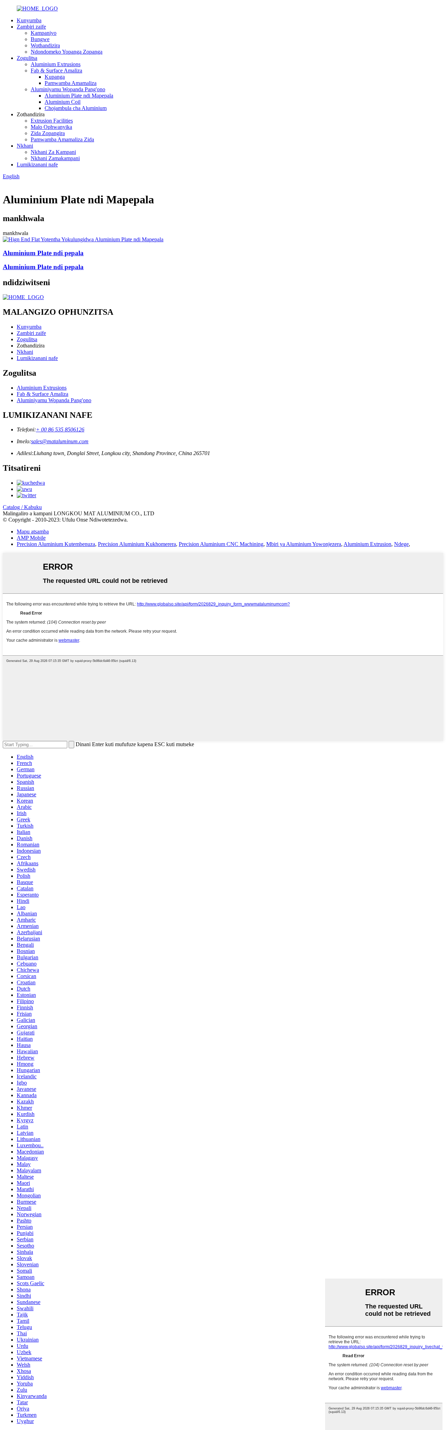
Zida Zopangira (48, 133)
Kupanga (55, 77)
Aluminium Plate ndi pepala (43, 253)
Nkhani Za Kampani (53, 152)
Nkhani (25, 146)
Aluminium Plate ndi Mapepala (79, 96)
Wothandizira (45, 45)
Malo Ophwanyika (51, 127)
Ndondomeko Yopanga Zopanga (66, 52)
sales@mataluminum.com (60, 441)
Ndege (401, 544)
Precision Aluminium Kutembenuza (56, 544)
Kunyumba (29, 20)
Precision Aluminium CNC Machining (221, 544)
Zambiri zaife (31, 27)
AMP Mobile (31, 538)
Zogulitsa (27, 58)
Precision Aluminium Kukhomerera (137, 544)
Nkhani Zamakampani (55, 158)
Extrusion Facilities (52, 121)
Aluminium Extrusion (367, 544)
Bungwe (40, 39)
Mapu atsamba (33, 531)
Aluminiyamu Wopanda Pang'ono (68, 89)
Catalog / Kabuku (22, 507)
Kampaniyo (43, 33)
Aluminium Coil (62, 102)
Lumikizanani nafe (37, 164)
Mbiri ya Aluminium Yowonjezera (303, 544)
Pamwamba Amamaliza (71, 83)
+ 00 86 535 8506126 (60, 429)
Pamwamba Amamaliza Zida (62, 139)
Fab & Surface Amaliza (56, 70)
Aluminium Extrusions (55, 64)
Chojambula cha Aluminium (76, 108)
